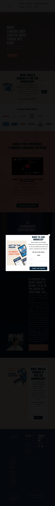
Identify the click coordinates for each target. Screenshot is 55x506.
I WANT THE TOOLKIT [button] (38, 268)
